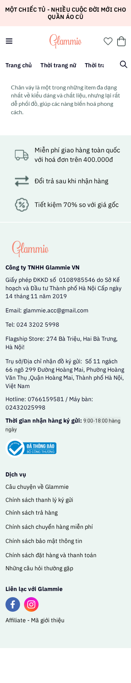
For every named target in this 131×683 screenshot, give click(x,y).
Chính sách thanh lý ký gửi (39, 499)
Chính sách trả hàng (31, 512)
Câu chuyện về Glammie (37, 486)
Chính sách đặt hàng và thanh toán (50, 555)
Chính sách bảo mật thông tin (43, 540)
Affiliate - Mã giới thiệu (34, 620)
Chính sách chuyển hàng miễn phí (49, 526)
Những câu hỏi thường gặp (39, 568)
